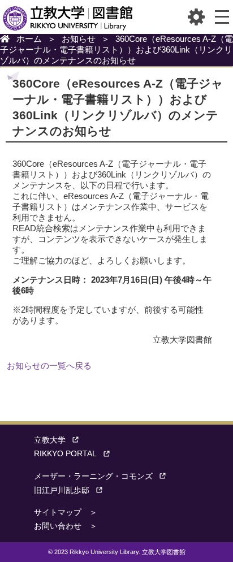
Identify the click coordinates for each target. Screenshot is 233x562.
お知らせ (79, 39)
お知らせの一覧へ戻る (49, 365)
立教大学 (50, 440)
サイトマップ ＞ (65, 512)
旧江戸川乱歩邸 (61, 490)
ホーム (29, 39)
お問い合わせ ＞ (65, 526)
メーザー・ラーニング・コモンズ (93, 476)
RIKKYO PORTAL (65, 453)
